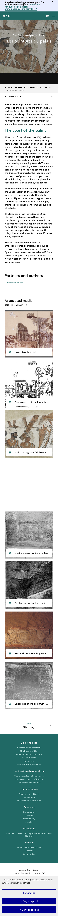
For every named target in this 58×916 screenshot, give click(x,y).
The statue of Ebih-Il (29, 793)
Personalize (29, 892)
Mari (7, 15)
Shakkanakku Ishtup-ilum (29, 800)
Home (7, 87)
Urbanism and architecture (29, 754)
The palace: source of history (29, 779)
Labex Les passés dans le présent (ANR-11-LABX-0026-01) (29, 834)
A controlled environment (29, 747)
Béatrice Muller (15, 282)
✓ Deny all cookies (29, 909)
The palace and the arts (29, 782)
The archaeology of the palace (29, 775)
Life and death (29, 757)
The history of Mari (29, 751)
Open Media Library (14, 305)
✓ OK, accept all (29, 901)
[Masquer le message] (52, 2)
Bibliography (29, 812)
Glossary (29, 815)
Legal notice (29, 854)
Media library (29, 818)
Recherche (29, 761)
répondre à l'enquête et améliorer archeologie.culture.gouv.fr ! (22, 6)
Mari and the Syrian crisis (29, 764)
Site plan (29, 822)
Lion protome (29, 797)
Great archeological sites (29, 847)
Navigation (13, 96)
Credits (29, 850)
